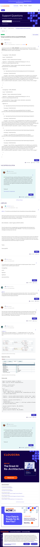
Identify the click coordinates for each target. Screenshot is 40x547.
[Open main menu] (38, 10)
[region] (21, 539)
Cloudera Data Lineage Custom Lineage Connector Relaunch (12, 493)
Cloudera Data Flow (7, 39)
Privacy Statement (31, 541)
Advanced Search (5, 23)
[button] (38, 46)
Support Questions (11, 28)
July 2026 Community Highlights (7, 487)
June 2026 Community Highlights (7, 490)
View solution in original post (9, 191)
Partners (25, 5)
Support (30, 5)
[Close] (37, 534)
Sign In (3, 10)
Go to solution (35, 34)
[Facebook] (1, 536)
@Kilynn (3, 211)
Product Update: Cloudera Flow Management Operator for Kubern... (13, 496)
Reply (36, 160)
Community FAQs (26, 531)
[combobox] (25, 21)
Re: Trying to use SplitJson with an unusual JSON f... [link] (23, 28)
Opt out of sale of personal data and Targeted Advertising (10, 544)
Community (16, 5)
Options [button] (3, 31)
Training (21, 5)
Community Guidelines (15, 531)
